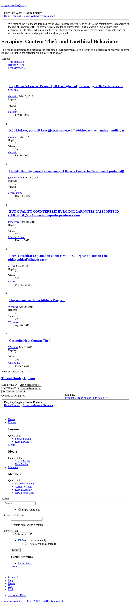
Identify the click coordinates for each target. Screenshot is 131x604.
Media (11, 444)
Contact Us (14, 577)
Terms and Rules (17, 595)
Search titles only (30, 509)
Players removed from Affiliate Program (37, 300)
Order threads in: (10, 387)
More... (15, 566)
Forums (12, 422)
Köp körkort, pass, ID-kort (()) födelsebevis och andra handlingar (66, 130)
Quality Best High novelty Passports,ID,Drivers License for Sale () (66, 171)
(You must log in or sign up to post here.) (87, 397)
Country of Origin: (11, 395)
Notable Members (24, 483)
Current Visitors (23, 486)
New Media (21, 464)
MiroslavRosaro (16, 237)
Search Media (22, 461)
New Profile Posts (24, 492)
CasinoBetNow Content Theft (29, 340)
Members (13, 467)
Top (10, 586)
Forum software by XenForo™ (33, 601)
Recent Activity (23, 489)
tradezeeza (13, 221)
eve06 (11, 266)
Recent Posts (22, 441)
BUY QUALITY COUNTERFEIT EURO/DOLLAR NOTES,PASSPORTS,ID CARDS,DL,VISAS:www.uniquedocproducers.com (63, 213)
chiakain (12, 96)
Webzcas (13, 306)
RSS (10, 589)
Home (11, 419)
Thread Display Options (18, 378)
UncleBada (14, 362)
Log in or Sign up (13, 5)
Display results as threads (42, 543)
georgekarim (15, 177)
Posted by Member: (14, 515)
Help (10, 580)
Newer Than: (11, 530)
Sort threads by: (9, 384)
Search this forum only (33, 540)
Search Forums (23, 438)
